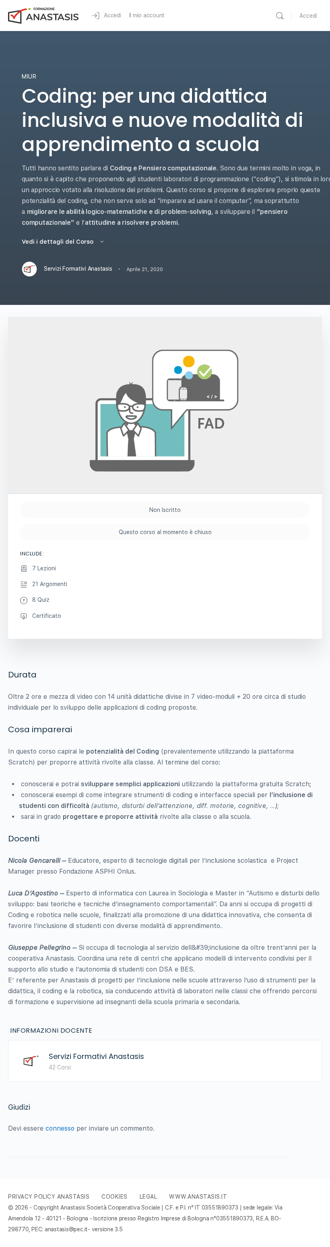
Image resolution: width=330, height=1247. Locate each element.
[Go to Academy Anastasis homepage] (43, 15)
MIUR (29, 76)
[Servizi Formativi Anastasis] (31, 1060)
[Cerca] (280, 16)
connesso (59, 1128)
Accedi (308, 15)
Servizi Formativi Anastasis (96, 1056)
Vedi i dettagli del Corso (58, 241)
